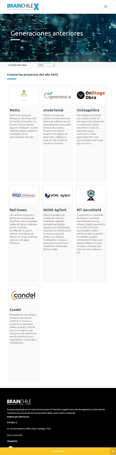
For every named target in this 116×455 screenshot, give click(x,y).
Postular (58, 451)
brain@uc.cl (12, 422)
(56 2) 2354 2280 (14, 435)
